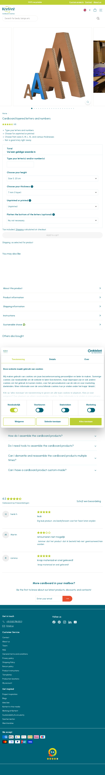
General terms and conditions (15, 654)
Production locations (10, 679)
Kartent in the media (11, 707)
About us (97, 2)
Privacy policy (8, 658)
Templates (7, 675)
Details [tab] (52, 359)
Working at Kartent (10, 711)
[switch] (39, 410)
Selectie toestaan (52, 421)
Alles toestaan (86, 421)
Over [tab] (86, 359)
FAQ (4, 650)
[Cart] (95, 10)
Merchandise (8, 723)
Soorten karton (8, 719)
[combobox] (20, 18)
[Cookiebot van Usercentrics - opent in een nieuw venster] (90, 351)
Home (4, 113)
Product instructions (10, 671)
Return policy (7, 666)
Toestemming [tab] (18, 359)
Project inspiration (10, 694)
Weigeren (19, 421)
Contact (88, 2)
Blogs (4, 698)
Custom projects (76, 2)
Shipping (20, 229)
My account (7, 683)
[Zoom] (87, 102)
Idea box (5, 702)
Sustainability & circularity (13, 715)
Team (5, 646)
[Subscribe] (67, 599)
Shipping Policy (8, 662)
